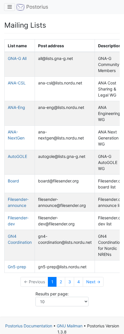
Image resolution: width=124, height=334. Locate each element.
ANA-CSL (17, 82)
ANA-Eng (16, 107)
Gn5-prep (17, 266)
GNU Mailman (69, 325)
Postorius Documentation (28, 325)
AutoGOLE (17, 156)
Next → (93, 281)
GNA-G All (17, 58)
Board (13, 180)
